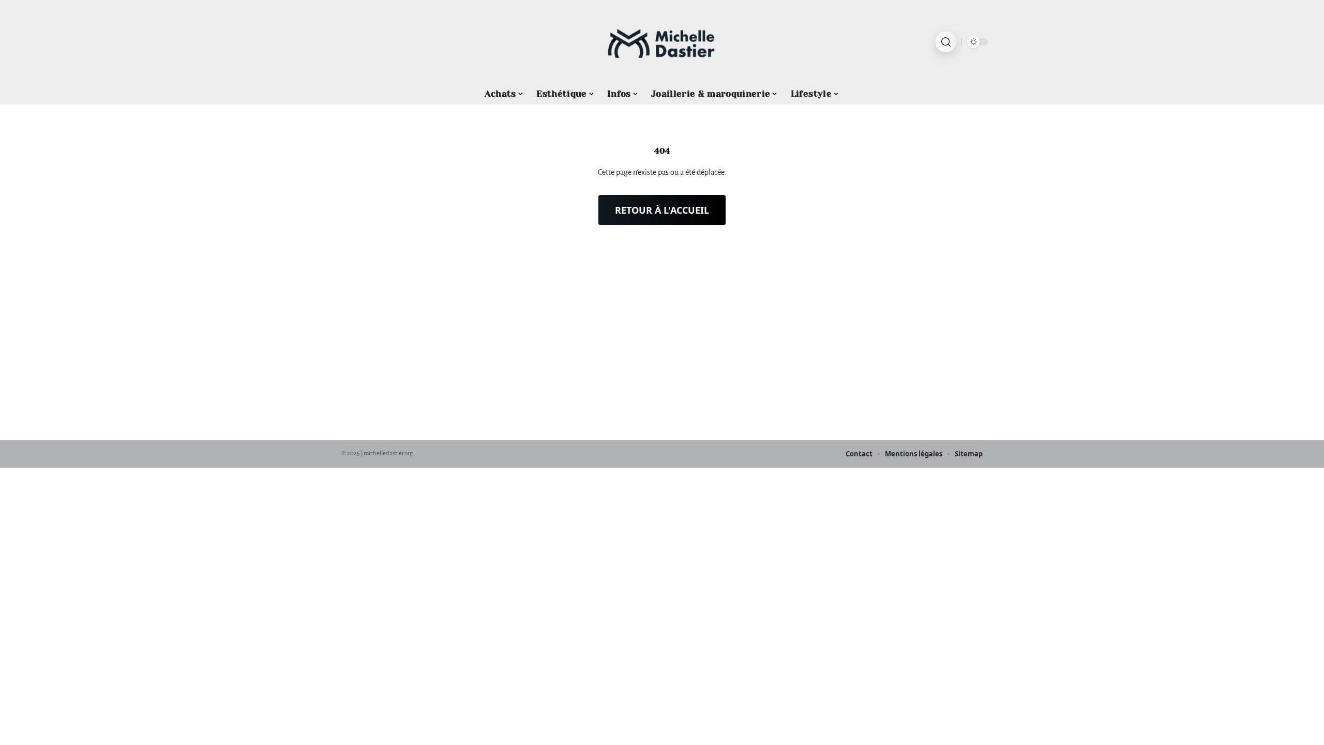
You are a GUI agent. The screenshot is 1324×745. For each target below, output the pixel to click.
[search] (946, 42)
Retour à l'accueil (662, 210)
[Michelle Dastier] (662, 42)
